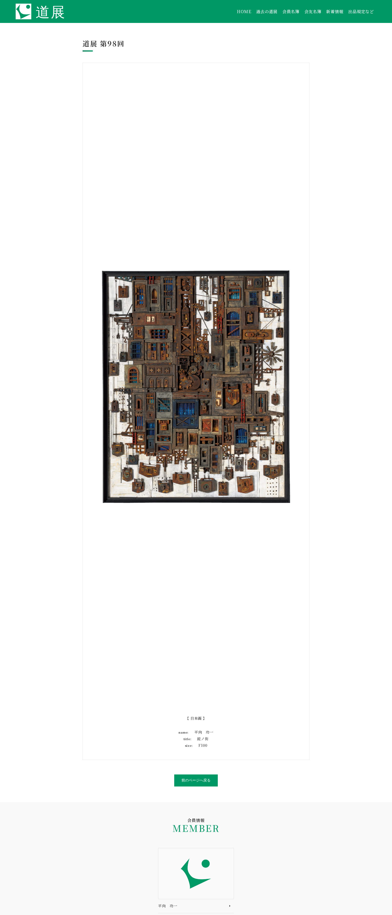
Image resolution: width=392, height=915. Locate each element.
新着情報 (334, 11)
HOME (244, 11)
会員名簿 (290, 11)
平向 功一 (167, 905)
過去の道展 (266, 11)
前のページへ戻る (196, 780)
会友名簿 (312, 11)
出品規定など (361, 11)
